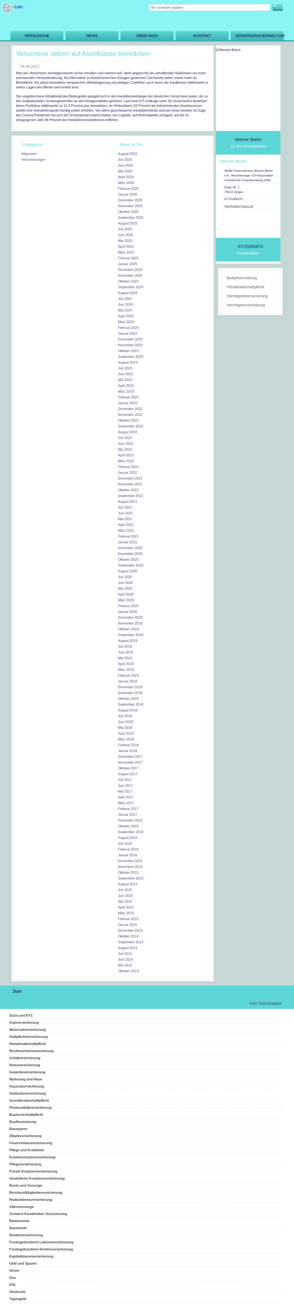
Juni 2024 (125, 304)
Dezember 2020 (130, 548)
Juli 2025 (125, 229)
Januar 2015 (127, 925)
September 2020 (130, 565)
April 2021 (126, 525)
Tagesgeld (17, 1299)
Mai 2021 (125, 519)
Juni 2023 (125, 374)
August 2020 (127, 571)
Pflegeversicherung (25, 1164)
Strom (14, 1270)
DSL (12, 1285)
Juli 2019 (125, 646)
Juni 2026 (125, 165)
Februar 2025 (128, 258)
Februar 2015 (128, 919)
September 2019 (130, 635)
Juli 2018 (125, 716)
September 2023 (130, 357)
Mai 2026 (125, 171)
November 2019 (130, 623)
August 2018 (127, 710)
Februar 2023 (128, 397)
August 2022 (127, 432)
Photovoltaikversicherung (30, 1107)
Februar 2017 (128, 809)
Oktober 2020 (128, 559)
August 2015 (127, 884)
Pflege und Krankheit (26, 1150)
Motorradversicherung (27, 1030)
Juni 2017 (125, 785)
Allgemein (29, 154)
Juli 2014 (125, 954)
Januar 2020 (127, 612)
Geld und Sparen (23, 1263)
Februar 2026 (128, 188)
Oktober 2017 (128, 768)
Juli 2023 (125, 368)
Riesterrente (19, 1221)
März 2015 (126, 913)
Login (237, 1003)
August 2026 (127, 154)
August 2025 (127, 223)
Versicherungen (33, 159)
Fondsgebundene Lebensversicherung (41, 1242)
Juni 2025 (125, 235)
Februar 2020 (128, 606)
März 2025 (126, 252)
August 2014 (127, 948)
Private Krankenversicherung (33, 1171)
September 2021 (130, 496)
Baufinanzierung (22, 1122)
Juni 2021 (125, 513)
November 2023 (130, 345)
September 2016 (130, 832)
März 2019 (126, 669)
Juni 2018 (125, 722)
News (92, 35)
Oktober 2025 (128, 212)
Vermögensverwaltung (259, 35)
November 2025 (130, 206)
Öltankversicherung (25, 1136)
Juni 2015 (125, 896)
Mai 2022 (125, 449)
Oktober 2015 (128, 872)
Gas (12, 1277)
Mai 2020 (125, 588)
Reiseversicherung (24, 1065)
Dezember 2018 (130, 687)
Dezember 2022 (130, 409)
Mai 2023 (125, 380)
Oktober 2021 (128, 490)
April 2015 (126, 907)
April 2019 (126, 664)
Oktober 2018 (128, 698)
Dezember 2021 (130, 478)
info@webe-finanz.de (238, 206)
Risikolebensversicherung (30, 1200)
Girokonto (17, 1292)
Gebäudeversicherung (27, 1093)
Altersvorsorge (21, 1207)
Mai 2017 (125, 791)
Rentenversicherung (26, 1235)
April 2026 (126, 177)
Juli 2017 (125, 780)
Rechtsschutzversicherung (31, 1051)
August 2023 (127, 362)
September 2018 (130, 704)
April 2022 (126, 455)
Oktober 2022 (128, 420)
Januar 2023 (127, 403)
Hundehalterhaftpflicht (27, 1044)
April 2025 (126, 246)
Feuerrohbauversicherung (30, 1143)
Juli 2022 (125, 438)
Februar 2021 (128, 536)
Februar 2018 (128, 745)
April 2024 (126, 316)
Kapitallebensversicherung (31, 1256)
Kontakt (202, 35)
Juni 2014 (125, 959)
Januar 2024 (127, 333)
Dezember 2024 (130, 270)
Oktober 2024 (128, 281)
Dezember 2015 (130, 861)
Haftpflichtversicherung (28, 1037)
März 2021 (126, 530)
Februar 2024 (128, 328)
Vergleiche (36, 35)
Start (17, 991)
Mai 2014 (125, 965)
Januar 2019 (127, 681)
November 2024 (130, 275)
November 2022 (130, 414)
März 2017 (126, 803)
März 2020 (126, 600)
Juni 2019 (125, 652)
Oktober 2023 (128, 351)
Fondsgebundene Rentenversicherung (41, 1249)
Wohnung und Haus (25, 1079)
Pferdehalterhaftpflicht (245, 287)
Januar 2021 (127, 542)
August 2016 (127, 838)
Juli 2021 (125, 507)
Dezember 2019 (130, 617)
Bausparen (18, 1129)
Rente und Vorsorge (25, 1185)
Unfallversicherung (24, 1058)
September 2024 (130, 287)
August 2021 (127, 501)
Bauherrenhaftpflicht (26, 1115)
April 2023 (126, 385)
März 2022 (126, 461)
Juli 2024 (125, 299)
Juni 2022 (125, 443)
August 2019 (127, 641)
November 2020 (130, 554)
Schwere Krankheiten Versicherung (38, 1214)
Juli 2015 (125, 890)
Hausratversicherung (26, 1086)
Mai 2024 (125, 310)
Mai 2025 (125, 241)
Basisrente (18, 1228)
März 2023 (126, 391)
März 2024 (126, 322)
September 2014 (130, 942)
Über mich (147, 35)
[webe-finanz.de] (17, 6)
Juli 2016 (125, 843)
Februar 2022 (128, 467)
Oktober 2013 (128, 971)
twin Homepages (266, 1003)
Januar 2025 (127, 264)
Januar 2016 (127, 855)
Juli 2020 (125, 577)
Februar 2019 (128, 675)
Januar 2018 (127, 751)
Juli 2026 (125, 159)
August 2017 (127, 774)
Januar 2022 (127, 472)
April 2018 (126, 733)
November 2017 (130, 762)
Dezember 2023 (130, 339)
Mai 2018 (125, 727)
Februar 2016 (128, 849)
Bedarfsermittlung (242, 278)
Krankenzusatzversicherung (32, 1157)
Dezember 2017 (130, 756)
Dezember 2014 (130, 930)
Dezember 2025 (130, 200)
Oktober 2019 (128, 629)
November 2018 (130, 693)
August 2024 (127, 293)
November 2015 (130, 867)
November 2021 (130, 484)
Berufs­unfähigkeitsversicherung (35, 1192)
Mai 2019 (125, 658)
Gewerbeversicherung (27, 1072)
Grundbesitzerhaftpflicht (29, 1100)
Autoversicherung (24, 1022)
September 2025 (130, 217)
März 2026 (126, 183)
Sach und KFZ (21, 1015)
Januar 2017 (127, 814)
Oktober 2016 (128, 826)
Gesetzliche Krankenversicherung (37, 1178)
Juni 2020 (125, 583)
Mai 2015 (125, 901)
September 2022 (130, 426)
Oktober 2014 (128, 936)
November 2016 (130, 820)
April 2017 (126, 797)
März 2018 (126, 739)
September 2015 (130, 878)
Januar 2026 (127, 194)
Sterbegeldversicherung (247, 296)
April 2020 (126, 594)
